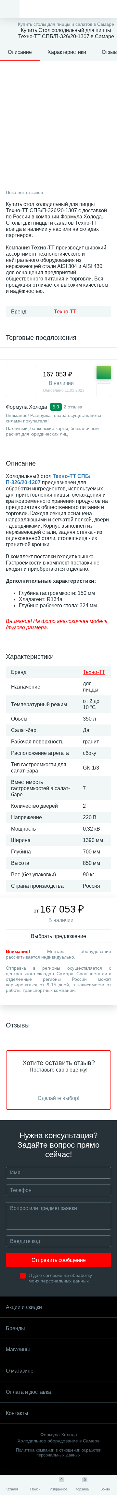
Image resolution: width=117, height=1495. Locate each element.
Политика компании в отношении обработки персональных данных (58, 1452)
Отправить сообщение (59, 1260)
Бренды (15, 1328)
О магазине (19, 1371)
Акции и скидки (24, 1307)
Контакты (17, 1413)
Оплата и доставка (28, 1392)
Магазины (18, 1349)
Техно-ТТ (65, 311)
